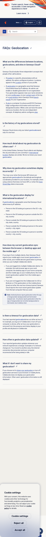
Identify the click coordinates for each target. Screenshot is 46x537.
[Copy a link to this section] (30, 48)
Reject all (19, 523)
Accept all (20, 530)
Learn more (21, 13)
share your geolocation (25, 370)
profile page (15, 95)
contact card (30, 95)
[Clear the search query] (35, 31)
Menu (17, 22)
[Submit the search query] (10, 31)
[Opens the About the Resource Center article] (39, 22)
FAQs (4, 31)
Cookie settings (20, 516)
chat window (13, 97)
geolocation (33, 130)
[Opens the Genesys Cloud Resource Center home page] (5, 22)
